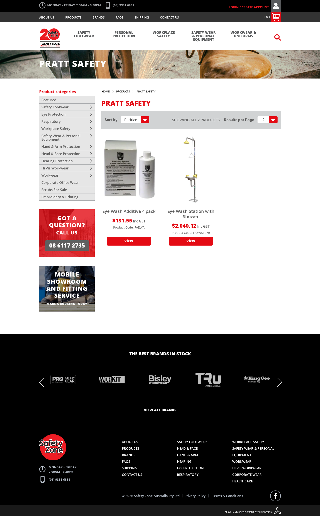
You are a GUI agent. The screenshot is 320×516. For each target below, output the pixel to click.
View (128, 241)
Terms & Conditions (227, 495)
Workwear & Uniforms (243, 34)
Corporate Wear (247, 474)
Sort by (111, 120)
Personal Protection (124, 34)
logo (50, 26)
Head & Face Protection (60, 153)
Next (277, 382)
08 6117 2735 (67, 246)
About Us (46, 17)
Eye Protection (53, 114)
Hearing (184, 461)
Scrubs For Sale (54, 189)
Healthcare (242, 481)
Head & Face (187, 448)
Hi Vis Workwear (55, 168)
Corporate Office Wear (60, 182)
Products (73, 17)
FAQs (119, 17)
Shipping (142, 17)
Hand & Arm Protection (60, 146)
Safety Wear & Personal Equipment (203, 36)
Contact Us (169, 17)
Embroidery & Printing (59, 197)
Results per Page (239, 120)
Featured (48, 99)
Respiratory (51, 121)
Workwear (50, 175)
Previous (43, 382)
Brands (99, 17)
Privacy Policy (195, 495)
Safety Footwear (84, 34)
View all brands (160, 410)
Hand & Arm (187, 455)
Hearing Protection (57, 161)
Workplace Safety (164, 34)
